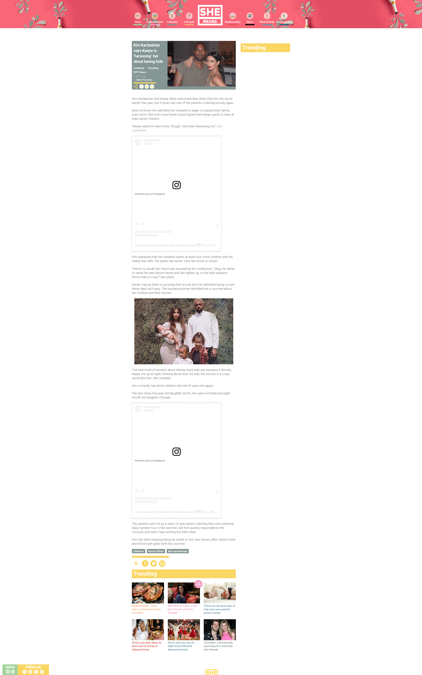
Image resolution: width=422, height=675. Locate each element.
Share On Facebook (141, 86)
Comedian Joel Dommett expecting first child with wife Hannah (218, 646)
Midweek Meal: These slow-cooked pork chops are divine (146, 609)
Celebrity (172, 21)
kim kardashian (177, 551)
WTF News (140, 72)
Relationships (233, 21)
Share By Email (152, 86)
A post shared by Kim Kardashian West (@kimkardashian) (165, 245)
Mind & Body (267, 21)
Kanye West (156, 551)
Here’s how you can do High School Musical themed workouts (181, 646)
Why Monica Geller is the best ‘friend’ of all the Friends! (182, 609)
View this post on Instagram (150, 194)
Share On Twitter (147, 86)
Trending (153, 68)
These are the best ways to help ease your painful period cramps (219, 609)
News (250, 21)
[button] (13, 672)
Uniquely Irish (284, 21)
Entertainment (155, 21)
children (138, 551)
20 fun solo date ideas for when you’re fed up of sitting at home (147, 646)
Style (138, 21)
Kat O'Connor (144, 79)
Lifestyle (189, 21)
